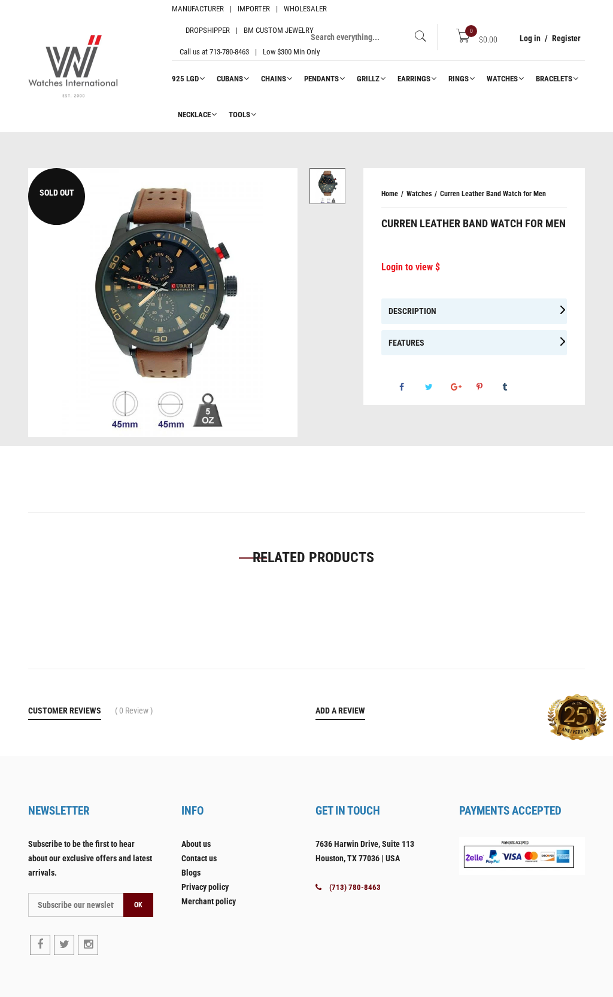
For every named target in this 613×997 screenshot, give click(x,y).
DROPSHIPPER (208, 30)
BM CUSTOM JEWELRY (279, 30)
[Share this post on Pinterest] (488, 387)
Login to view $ (410, 267)
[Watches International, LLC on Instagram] (88, 945)
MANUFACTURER (198, 8)
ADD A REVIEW (340, 710)
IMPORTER (254, 8)
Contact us (199, 858)
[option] (163, 302)
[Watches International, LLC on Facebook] (40, 945)
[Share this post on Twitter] (437, 387)
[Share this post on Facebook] (411, 387)
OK (138, 905)
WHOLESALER (305, 8)
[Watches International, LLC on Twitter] (64, 945)
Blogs (191, 872)
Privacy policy (205, 887)
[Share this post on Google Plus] (463, 387)
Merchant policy (208, 901)
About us (196, 844)
